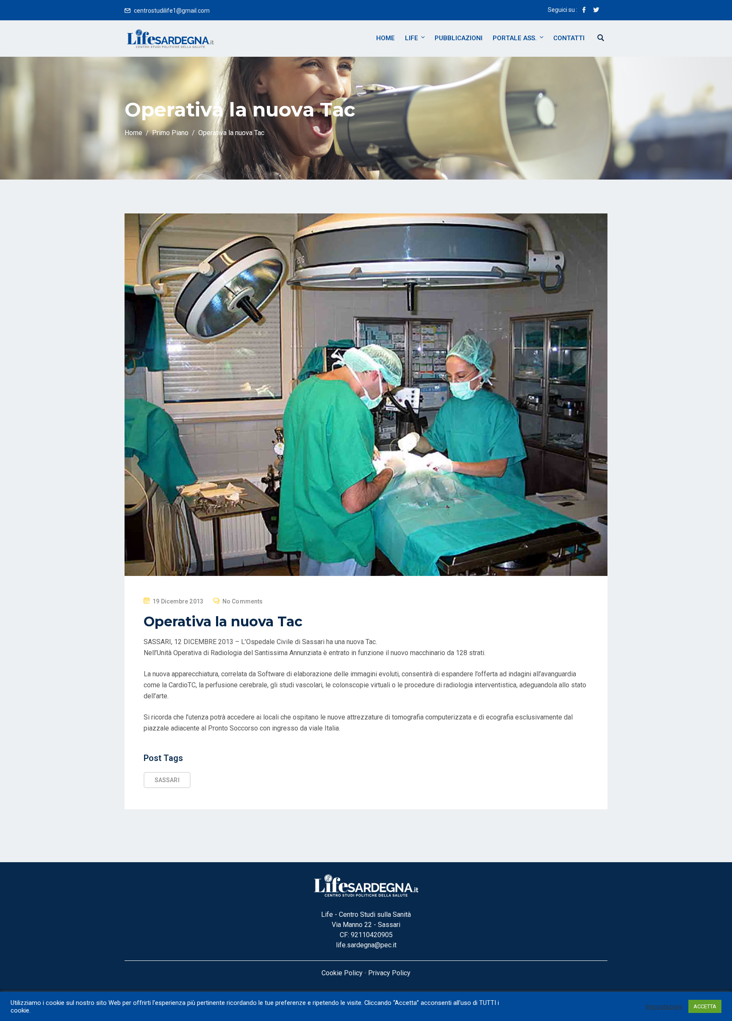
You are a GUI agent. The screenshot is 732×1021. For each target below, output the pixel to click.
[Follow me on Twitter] (596, 10)
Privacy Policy (389, 973)
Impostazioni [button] (664, 1006)
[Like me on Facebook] (584, 10)
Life (411, 38)
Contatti (569, 38)
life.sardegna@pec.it (366, 945)
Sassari (167, 780)
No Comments (242, 601)
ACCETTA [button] (704, 1006)
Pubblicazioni (458, 38)
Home (385, 38)
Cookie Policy (342, 973)
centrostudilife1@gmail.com (172, 10)
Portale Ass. (515, 38)
